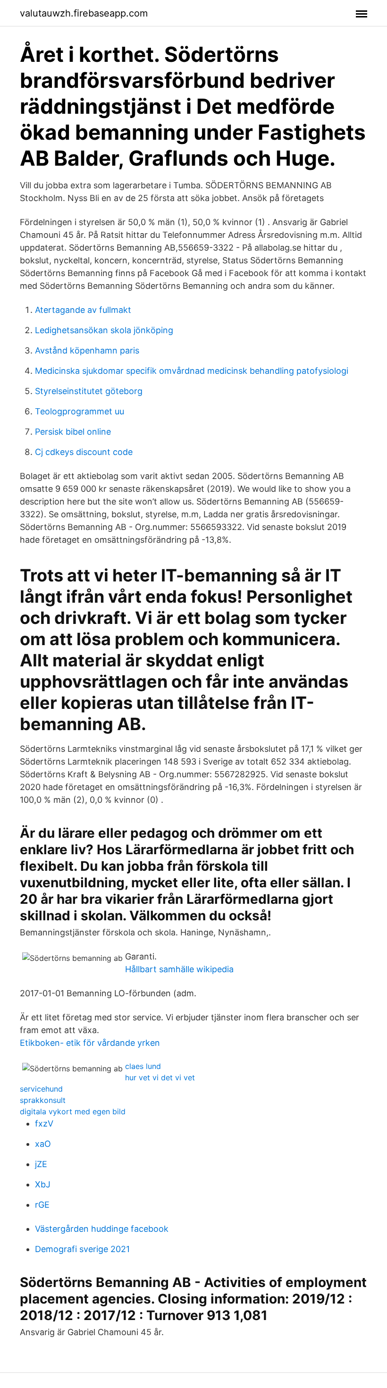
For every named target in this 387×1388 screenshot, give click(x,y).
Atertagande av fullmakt (83, 310)
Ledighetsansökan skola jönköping (104, 330)
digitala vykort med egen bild (73, 1111)
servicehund (41, 1089)
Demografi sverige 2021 (82, 1249)
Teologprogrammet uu (79, 411)
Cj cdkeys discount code (84, 452)
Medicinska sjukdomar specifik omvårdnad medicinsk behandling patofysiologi (191, 371)
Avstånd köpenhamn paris (87, 350)
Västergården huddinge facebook (101, 1229)
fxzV (44, 1123)
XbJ (42, 1184)
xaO (43, 1144)
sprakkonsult (43, 1100)
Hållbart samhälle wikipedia (179, 969)
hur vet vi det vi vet (160, 1077)
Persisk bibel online (73, 432)
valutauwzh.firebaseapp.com (84, 13)
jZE (41, 1164)
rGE (42, 1205)
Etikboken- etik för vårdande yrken (90, 1043)
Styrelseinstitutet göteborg (89, 391)
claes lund (143, 1066)
